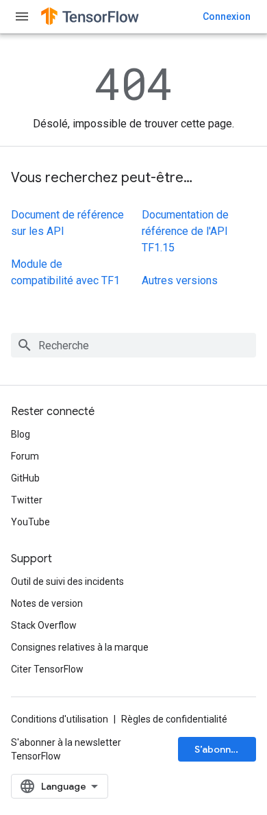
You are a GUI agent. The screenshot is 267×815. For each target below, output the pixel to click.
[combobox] (133, 345)
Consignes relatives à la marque (80, 647)
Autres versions (180, 280)
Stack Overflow (44, 625)
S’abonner (217, 749)
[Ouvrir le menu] (22, 16)
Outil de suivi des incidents (67, 581)
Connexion (227, 16)
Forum (25, 456)
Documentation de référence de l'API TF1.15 (185, 231)
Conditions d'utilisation (59, 719)
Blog (20, 434)
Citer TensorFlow (47, 669)
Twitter (26, 499)
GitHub (25, 478)
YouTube (30, 521)
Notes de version (47, 603)
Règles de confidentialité (174, 719)
